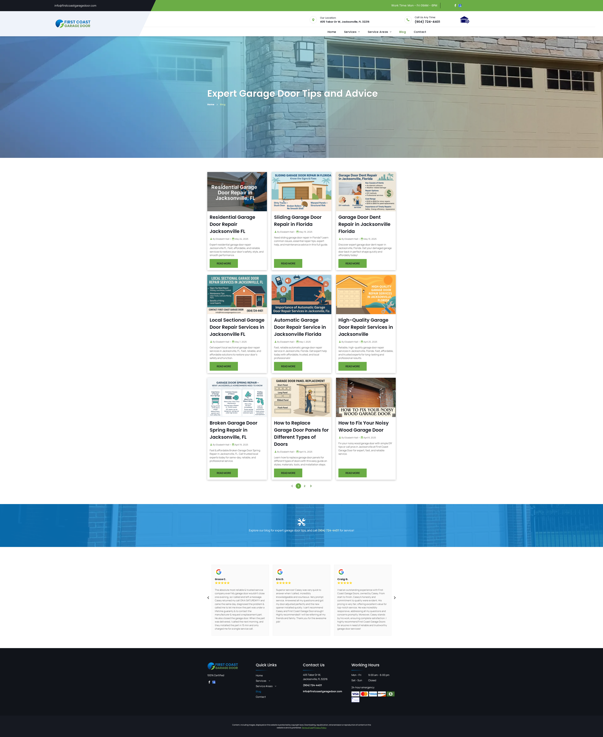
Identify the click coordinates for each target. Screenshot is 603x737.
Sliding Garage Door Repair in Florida (298, 221)
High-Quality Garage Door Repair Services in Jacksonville (365, 327)
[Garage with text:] (366, 294)
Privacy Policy (320, 727)
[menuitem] (332, 32)
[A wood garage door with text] (366, 397)
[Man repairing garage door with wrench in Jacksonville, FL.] (237, 191)
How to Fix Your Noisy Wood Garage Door (363, 426)
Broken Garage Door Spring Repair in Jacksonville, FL (233, 430)
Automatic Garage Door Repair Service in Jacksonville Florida (300, 327)
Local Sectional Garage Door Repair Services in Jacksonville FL (237, 327)
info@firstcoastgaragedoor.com (75, 5)
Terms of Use (307, 727)
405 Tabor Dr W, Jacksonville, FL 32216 (344, 22)
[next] (395, 597)
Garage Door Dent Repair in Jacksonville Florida (364, 224)
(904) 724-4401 (427, 21)
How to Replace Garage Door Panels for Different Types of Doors (301, 434)
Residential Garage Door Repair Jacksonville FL (232, 224)
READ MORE (224, 263)
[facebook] (455, 5)
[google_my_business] (460, 5)
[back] (208, 597)
